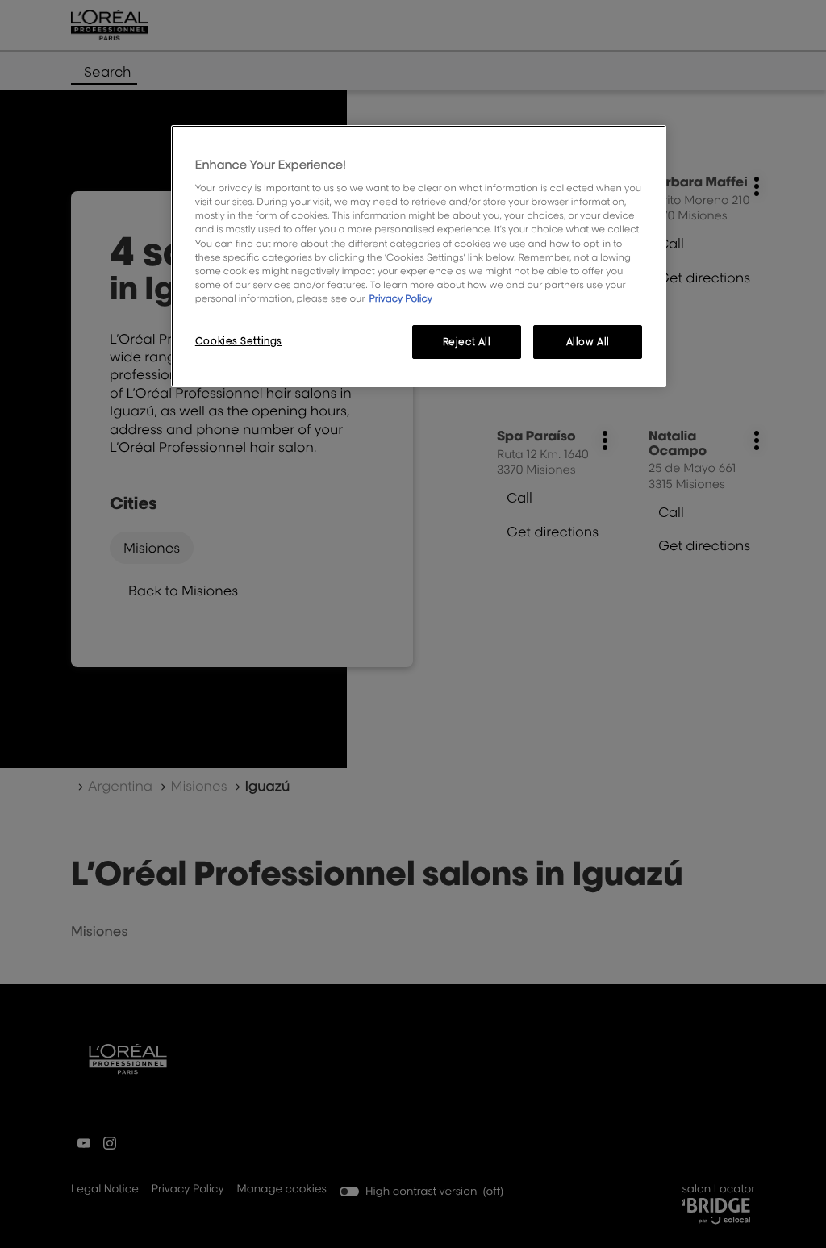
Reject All (467, 342)
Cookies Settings (238, 341)
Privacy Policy (400, 298)
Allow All (588, 342)
